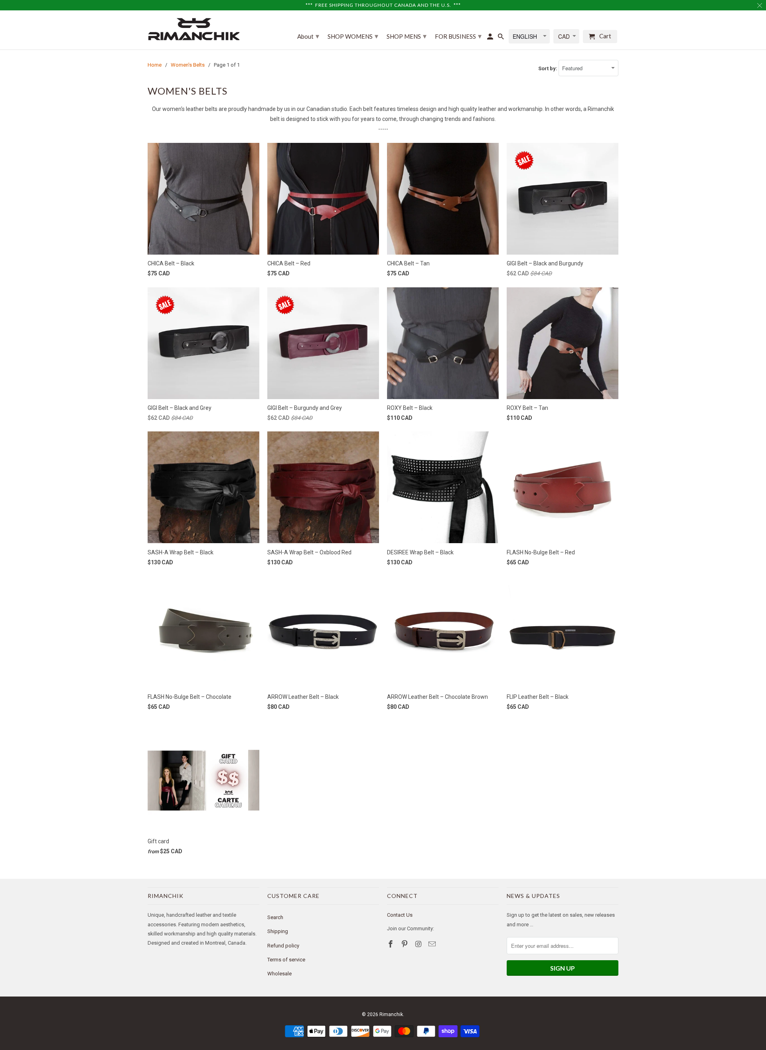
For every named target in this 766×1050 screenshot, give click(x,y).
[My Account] (490, 38)
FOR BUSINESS (458, 36)
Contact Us (400, 915)
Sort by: (548, 68)
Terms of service (286, 960)
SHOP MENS (406, 36)
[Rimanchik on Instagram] (419, 944)
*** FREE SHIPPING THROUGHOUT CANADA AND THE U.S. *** (383, 5)
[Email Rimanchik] (432, 944)
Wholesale (279, 974)
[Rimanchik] (193, 29)
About (308, 36)
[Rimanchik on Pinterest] (405, 944)
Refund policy (283, 946)
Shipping (277, 931)
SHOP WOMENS (353, 36)
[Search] (501, 38)
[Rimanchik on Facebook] (391, 944)
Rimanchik (391, 1014)
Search (275, 917)
